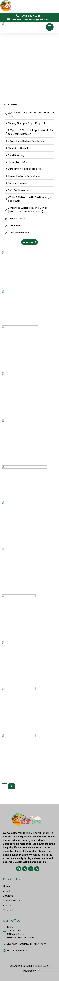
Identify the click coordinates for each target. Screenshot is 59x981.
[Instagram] (30, 868)
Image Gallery (11, 901)
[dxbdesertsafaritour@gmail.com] (4, 944)
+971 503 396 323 (17, 950)
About (6, 891)
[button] (6, 69)
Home (6, 886)
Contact (8, 910)
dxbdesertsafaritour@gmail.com (26, 944)
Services (8, 896)
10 (52, 642)
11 (46, 689)
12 (47, 735)
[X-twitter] (24, 868)
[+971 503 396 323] (4, 950)
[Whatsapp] (36, 868)
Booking (7, 906)
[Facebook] (18, 868)
